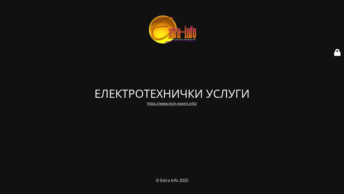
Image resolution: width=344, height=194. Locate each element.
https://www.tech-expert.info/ (172, 103)
